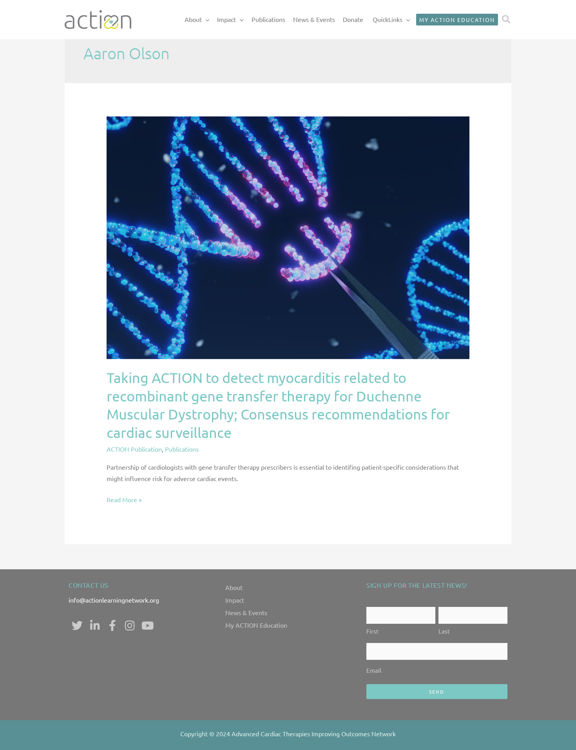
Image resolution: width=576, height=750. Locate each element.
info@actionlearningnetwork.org (114, 600)
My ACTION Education (256, 625)
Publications (268, 19)
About (193, 19)
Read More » (124, 498)
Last (444, 631)
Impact (226, 19)
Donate (353, 19)
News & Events (314, 19)
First (372, 631)
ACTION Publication (134, 449)
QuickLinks (387, 19)
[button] (206, 19)
